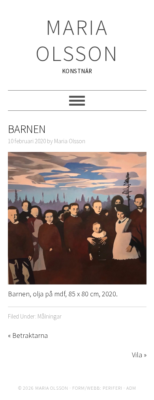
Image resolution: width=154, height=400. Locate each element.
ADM (131, 388)
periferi (112, 388)
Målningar (50, 316)
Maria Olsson (77, 40)
